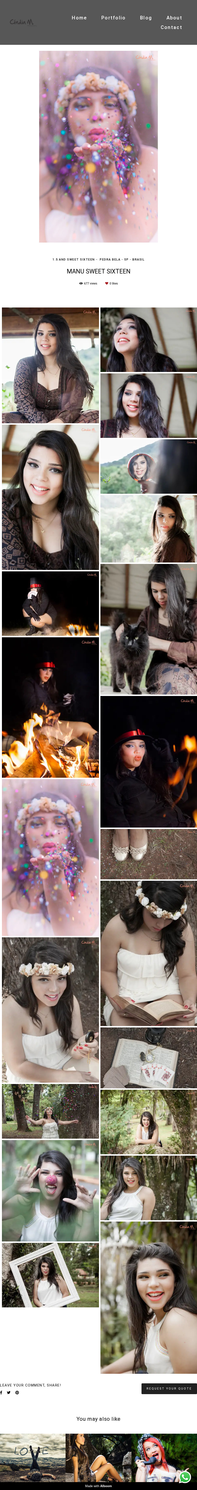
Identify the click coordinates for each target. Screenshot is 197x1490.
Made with (98, 1486)
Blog (146, 18)
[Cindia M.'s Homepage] (23, 22)
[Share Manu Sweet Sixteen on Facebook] (1, 1393)
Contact (171, 27)
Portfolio (113, 18)
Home (79, 18)
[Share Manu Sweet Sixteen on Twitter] (9, 1393)
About (174, 18)
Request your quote (169, 1388)
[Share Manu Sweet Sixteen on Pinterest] (17, 1393)
